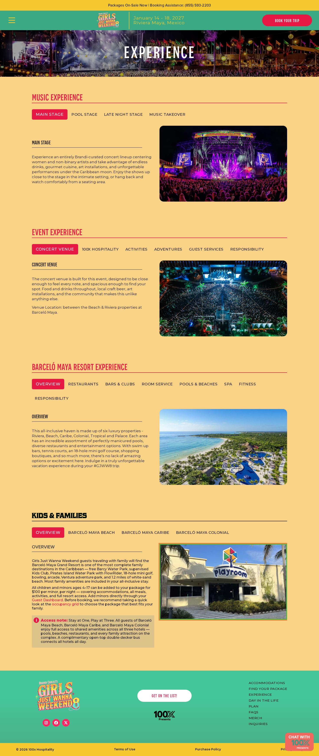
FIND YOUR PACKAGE (268, 688)
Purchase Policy (208, 749)
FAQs (253, 712)
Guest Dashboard (47, 600)
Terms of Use (124, 749)
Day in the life (264, 700)
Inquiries (258, 723)
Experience (260, 694)
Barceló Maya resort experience (79, 366)
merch (255, 717)
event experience (57, 231)
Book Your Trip (287, 20)
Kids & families (59, 515)
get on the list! (164, 695)
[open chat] (299, 742)
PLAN (254, 706)
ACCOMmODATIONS (267, 682)
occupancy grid (65, 604)
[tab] (49, 114)
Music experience (57, 97)
